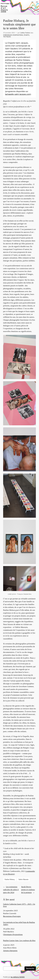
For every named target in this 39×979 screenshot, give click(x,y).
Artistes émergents (10, 951)
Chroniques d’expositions (13, 35)
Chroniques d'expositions (13, 934)
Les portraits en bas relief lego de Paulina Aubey (19, 923)
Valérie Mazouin (23, 879)
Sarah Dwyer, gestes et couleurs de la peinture (28, 890)
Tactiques (7, 37)
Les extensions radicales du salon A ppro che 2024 (11, 890)
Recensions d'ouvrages (12, 916)
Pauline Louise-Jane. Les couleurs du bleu (19, 941)
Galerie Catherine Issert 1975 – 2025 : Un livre (19, 905)
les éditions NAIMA (18, 977)
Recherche (30, 968)
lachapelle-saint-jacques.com (17, 94)
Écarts (26, 35)
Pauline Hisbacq (10, 879)
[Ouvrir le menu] (32, 2)
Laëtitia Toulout (25, 33)
